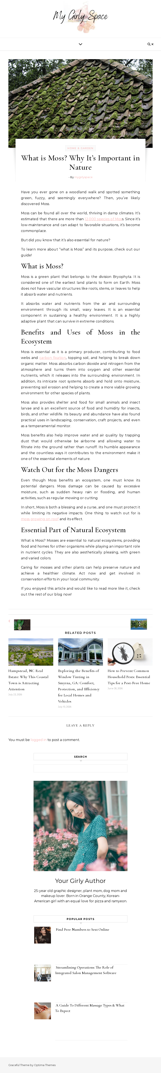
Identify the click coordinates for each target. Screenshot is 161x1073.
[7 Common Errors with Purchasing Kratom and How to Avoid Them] (17, 621)
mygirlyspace (83, 177)
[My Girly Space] (80, 18)
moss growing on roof (39, 519)
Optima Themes (45, 1065)
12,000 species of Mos (103, 219)
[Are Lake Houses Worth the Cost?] (143, 620)
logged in (39, 740)
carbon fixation (52, 358)
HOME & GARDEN (80, 148)
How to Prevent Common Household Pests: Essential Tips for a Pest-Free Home (129, 676)
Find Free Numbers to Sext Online (83, 929)
